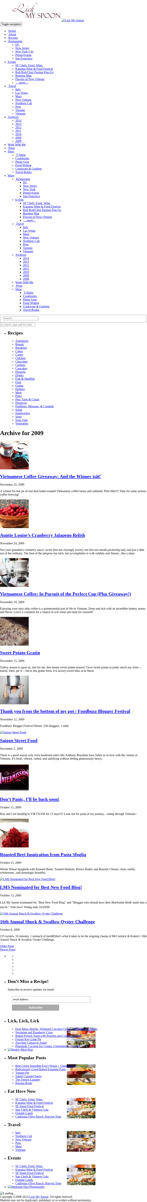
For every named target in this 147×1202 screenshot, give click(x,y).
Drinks (19, 375)
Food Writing (23, 165)
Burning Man (23, 75)
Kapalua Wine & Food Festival (34, 68)
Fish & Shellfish (25, 378)
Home (12, 31)
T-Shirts (20, 155)
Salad (18, 409)
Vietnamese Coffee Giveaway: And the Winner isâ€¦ (50, 476)
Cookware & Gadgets (28, 168)
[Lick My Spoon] (42, 20)
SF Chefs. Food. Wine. (29, 65)
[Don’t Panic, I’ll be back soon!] (14, 791)
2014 (18, 120)
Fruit (18, 382)
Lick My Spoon (38, 1196)
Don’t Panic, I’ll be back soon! (29, 799)
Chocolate (21, 361)
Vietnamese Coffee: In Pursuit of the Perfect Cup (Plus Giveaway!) (65, 593)
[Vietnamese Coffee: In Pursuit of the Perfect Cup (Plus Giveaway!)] (14, 585)
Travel (12, 86)
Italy (18, 89)
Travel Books (23, 172)
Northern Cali (23, 103)
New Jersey (22, 48)
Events (12, 62)
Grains (19, 385)
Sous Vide (21, 420)
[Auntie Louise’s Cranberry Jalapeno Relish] (14, 527)
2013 (18, 124)
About (12, 34)
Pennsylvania (23, 55)
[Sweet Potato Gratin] (14, 644)
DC (17, 44)
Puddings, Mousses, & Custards (34, 406)
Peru (18, 106)
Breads (19, 344)
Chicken (20, 358)
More (11, 175)
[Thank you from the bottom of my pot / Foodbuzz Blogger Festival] (14, 703)
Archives (13, 117)
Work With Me (17, 144)
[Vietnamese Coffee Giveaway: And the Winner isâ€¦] (14, 468)
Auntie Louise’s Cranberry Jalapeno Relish (42, 535)
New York (29, 189)
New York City (24, 51)
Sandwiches (22, 413)
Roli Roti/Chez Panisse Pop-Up (34, 72)
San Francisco (23, 58)
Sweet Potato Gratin (20, 652)
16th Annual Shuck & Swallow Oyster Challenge (47, 921)
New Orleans (23, 99)
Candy (19, 354)
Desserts (20, 371)
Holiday (20, 389)
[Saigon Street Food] (13, 732)
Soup (18, 416)
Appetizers (21, 340)
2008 (18, 141)
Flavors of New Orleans (29, 79)
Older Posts (7, 946)
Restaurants (15, 41)
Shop (11, 151)
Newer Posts (7, 949)
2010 (18, 134)
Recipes (13, 37)
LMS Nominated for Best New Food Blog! (41, 887)
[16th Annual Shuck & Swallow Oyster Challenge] (31, 913)
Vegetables (21, 423)
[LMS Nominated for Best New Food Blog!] (27, 879)
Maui (18, 96)
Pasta (18, 396)
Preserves (21, 402)
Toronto (20, 110)
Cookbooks (22, 158)
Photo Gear (22, 161)
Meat (18, 392)
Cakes (19, 351)
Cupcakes (21, 368)
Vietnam (20, 113)
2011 (18, 130)
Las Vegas (21, 93)
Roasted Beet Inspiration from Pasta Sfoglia (43, 854)
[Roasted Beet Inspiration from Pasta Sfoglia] (14, 846)
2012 (18, 127)
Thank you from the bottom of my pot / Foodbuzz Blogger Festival (65, 711)
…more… (21, 82)
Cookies (20, 365)
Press (11, 148)
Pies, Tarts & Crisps (27, 399)
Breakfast (21, 347)
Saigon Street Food (18, 740)
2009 (18, 137)
